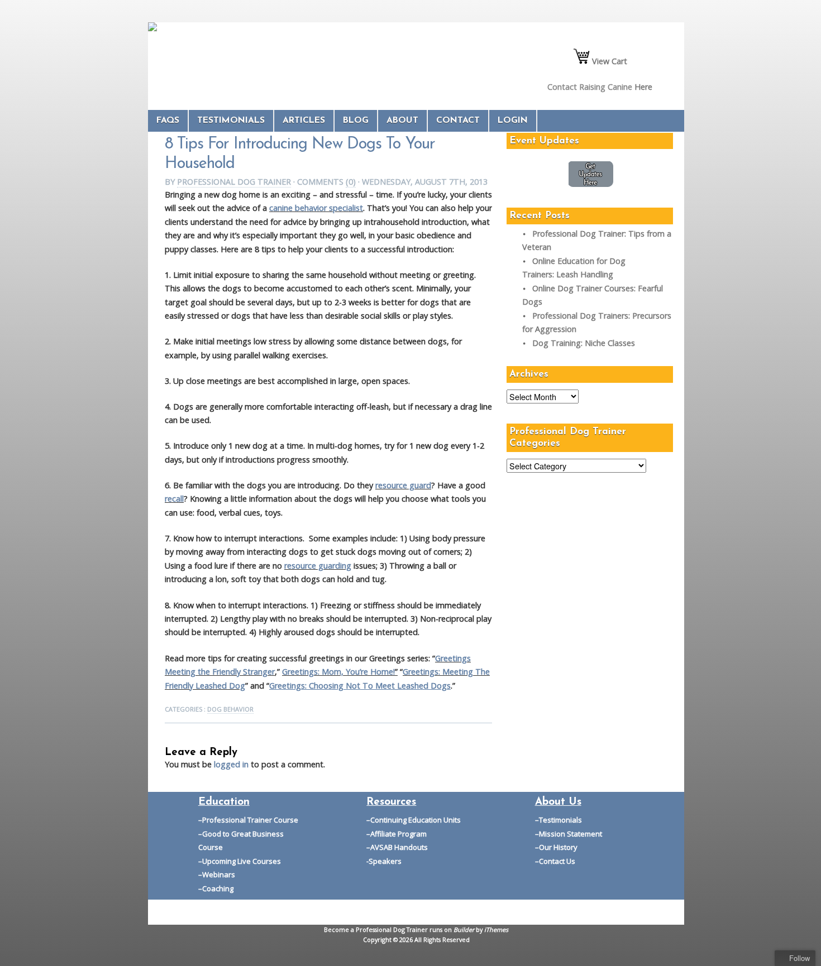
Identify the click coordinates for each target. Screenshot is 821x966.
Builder (464, 929)
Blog (356, 120)
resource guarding (317, 565)
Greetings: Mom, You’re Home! (338, 671)
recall (174, 498)
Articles (304, 120)
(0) (351, 181)
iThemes (496, 929)
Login (513, 120)
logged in (231, 764)
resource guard (403, 485)
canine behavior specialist (316, 208)
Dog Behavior (230, 709)
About (402, 120)
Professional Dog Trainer (234, 181)
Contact (458, 120)
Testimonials (231, 120)
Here (643, 86)
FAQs (167, 120)
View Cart (608, 61)
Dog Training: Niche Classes (583, 343)
